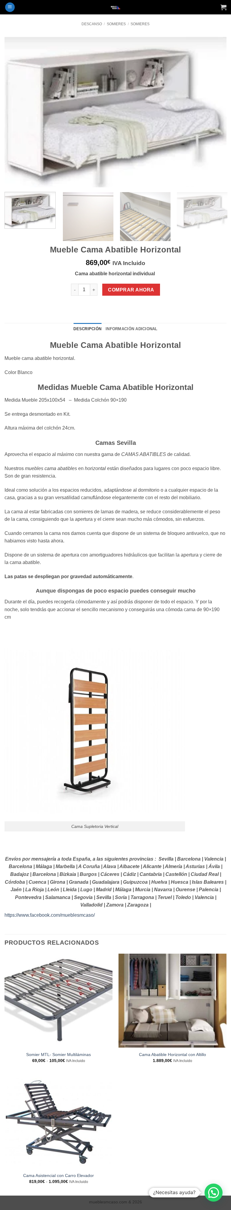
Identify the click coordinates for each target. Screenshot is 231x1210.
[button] (10, 7)
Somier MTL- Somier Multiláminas (58, 1054)
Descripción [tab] (87, 329)
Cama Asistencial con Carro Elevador (58, 1175)
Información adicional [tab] (131, 329)
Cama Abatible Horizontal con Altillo (172, 1054)
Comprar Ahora (131, 289)
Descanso (92, 24)
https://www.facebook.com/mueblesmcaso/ (50, 915)
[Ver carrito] (223, 7)
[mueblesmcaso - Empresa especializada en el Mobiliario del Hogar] (115, 7)
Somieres (116, 24)
